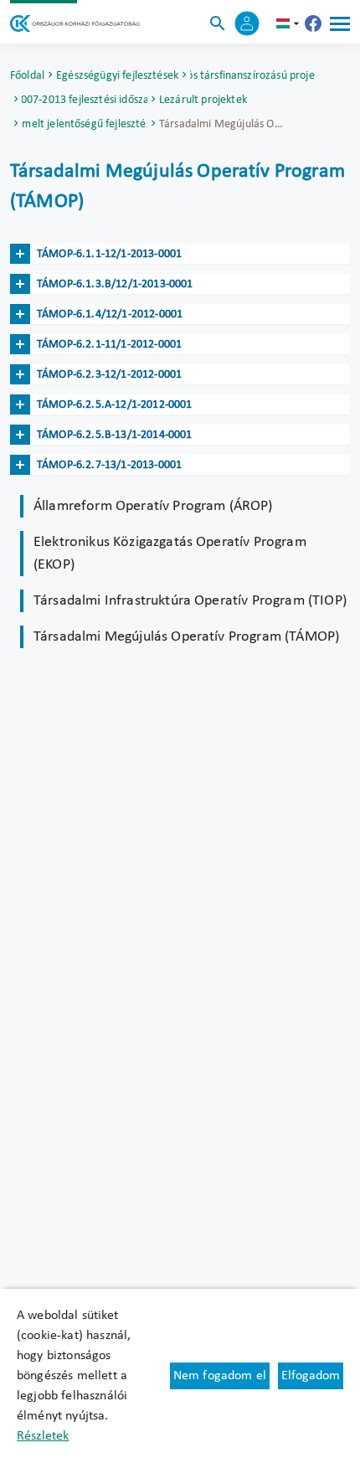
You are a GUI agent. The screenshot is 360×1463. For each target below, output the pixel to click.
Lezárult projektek (203, 100)
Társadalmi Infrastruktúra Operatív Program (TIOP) (190, 601)
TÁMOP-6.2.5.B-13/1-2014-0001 (114, 435)
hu (289, 23)
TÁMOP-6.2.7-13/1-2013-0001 (109, 465)
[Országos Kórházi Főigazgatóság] (75, 23)
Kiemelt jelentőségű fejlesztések (84, 124)
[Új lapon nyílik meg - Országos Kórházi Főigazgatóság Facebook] (313, 23)
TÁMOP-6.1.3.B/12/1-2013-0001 (115, 284)
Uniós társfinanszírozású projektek (253, 76)
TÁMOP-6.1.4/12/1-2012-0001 (110, 314)
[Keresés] (218, 23)
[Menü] (340, 23)
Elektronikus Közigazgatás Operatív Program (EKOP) (169, 553)
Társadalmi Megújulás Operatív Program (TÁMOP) (186, 637)
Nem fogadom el (219, 1376)
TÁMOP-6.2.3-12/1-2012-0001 (109, 374)
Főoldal (27, 76)
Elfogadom (310, 1376)
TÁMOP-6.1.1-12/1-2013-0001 (109, 254)
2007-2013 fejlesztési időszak (84, 100)
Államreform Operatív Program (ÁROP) (153, 506)
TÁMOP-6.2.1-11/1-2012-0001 (109, 344)
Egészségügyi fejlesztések (117, 76)
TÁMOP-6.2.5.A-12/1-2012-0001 (114, 405)
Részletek (43, 1436)
